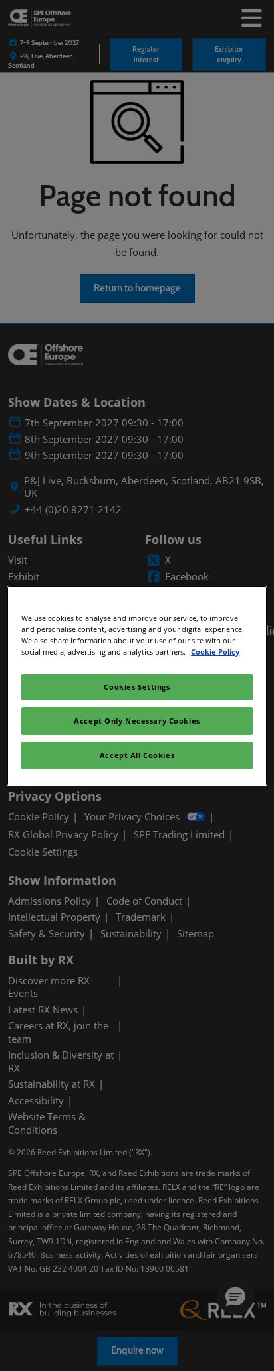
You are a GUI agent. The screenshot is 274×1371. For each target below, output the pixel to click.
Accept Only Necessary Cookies (137, 721)
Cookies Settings (137, 687)
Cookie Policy (215, 652)
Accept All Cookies (137, 755)
